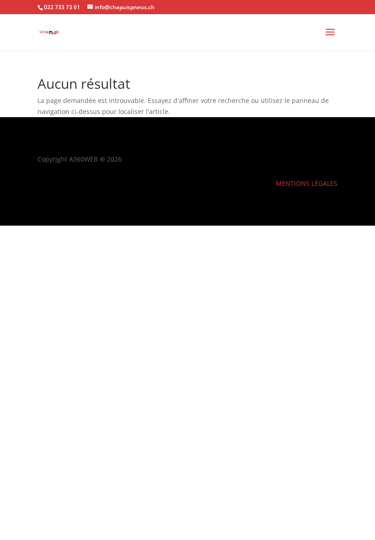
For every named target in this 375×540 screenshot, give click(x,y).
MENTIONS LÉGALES (307, 183)
